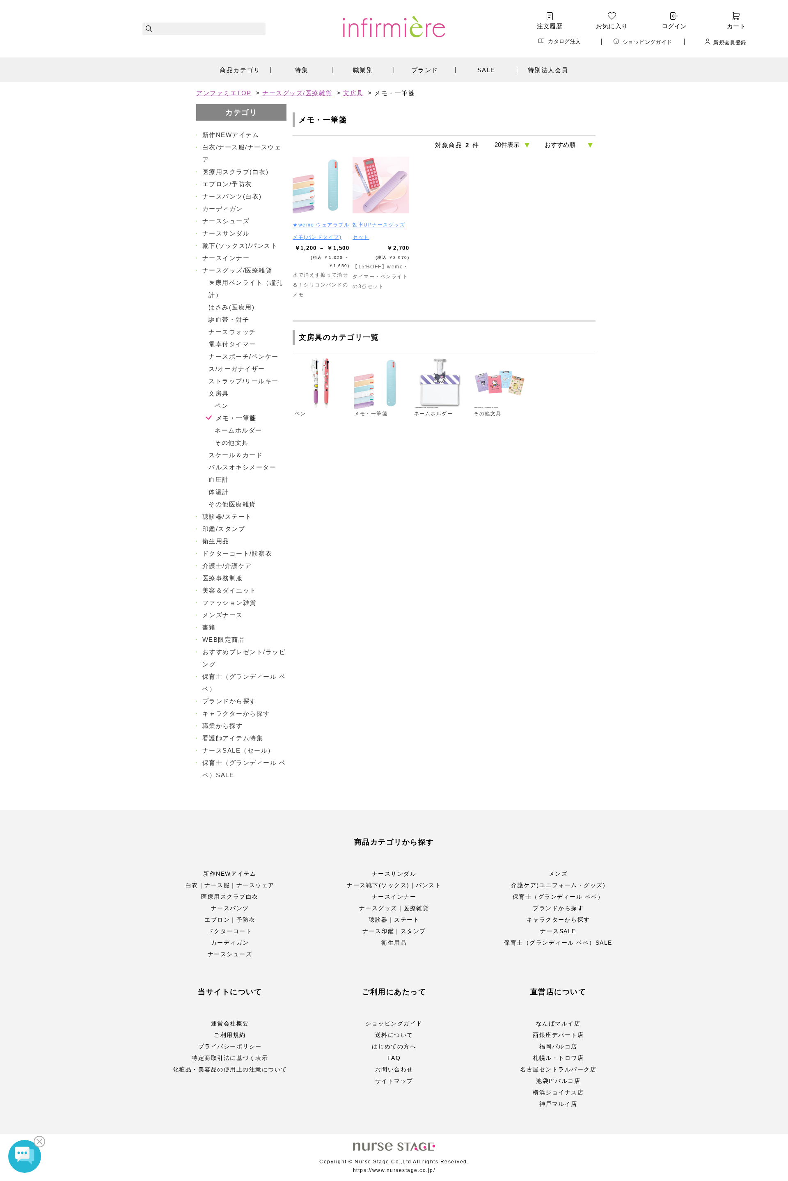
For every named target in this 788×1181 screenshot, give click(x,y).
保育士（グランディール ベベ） (558, 896)
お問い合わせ (394, 1069)
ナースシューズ (230, 954)
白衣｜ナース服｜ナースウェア (230, 885)
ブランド (424, 70)
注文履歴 (549, 26)
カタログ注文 (564, 41)
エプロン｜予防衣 (229, 919)
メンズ (558, 873)
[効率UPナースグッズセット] (381, 185)
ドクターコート (230, 931)
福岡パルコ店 (558, 1046)
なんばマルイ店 (558, 1023)
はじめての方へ (394, 1046)
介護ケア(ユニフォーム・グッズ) (558, 885)
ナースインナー (394, 896)
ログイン (674, 26)
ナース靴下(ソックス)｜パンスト (394, 885)
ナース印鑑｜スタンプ (394, 931)
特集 (301, 70)
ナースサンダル (394, 873)
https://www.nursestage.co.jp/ (394, 1170)
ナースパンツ (230, 908)
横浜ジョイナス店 (558, 1092)
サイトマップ (394, 1081)
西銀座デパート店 (558, 1035)
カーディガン (230, 942)
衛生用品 (394, 942)
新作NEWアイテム (230, 873)
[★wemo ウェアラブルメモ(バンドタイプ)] (321, 185)
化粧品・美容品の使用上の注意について (230, 1069)
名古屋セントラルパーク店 (558, 1069)
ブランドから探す (558, 908)
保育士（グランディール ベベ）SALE (558, 942)
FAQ (394, 1058)
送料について (394, 1035)
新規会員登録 (729, 42)
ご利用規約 (230, 1035)
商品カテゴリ (240, 70)
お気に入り (612, 26)
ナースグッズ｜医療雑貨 (394, 908)
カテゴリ (241, 112)
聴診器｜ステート (394, 919)
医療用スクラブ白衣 (230, 896)
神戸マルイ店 (558, 1104)
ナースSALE (558, 931)
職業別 (363, 70)
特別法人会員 (548, 70)
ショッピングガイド (647, 42)
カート (736, 26)
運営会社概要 (230, 1023)
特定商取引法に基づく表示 (230, 1058)
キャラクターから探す (558, 919)
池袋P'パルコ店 (558, 1081)
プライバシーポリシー (230, 1046)
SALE (486, 70)
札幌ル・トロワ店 (558, 1058)
